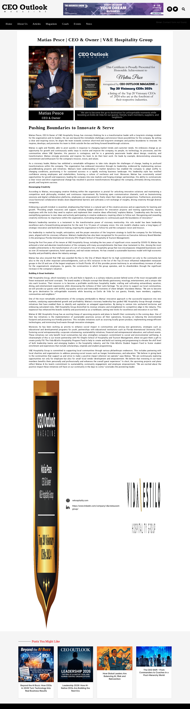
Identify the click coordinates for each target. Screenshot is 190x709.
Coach (65, 23)
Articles (37, 23)
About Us (22, 23)
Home (9, 23)
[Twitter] (175, 9)
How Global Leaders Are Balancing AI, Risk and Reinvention (115, 676)
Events (77, 23)
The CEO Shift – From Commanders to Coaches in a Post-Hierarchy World (154, 673)
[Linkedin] (169, 9)
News (89, 23)
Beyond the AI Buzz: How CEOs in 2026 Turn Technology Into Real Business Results (36, 688)
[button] (66, 9)
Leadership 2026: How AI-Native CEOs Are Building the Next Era (75, 688)
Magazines (51, 23)
